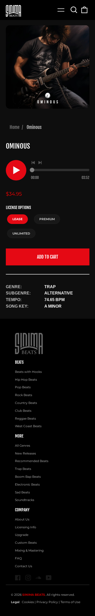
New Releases (25, 453)
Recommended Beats (31, 461)
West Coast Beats (28, 426)
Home (15, 127)
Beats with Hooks (28, 372)
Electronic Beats (27, 484)
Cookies (28, 602)
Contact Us (23, 566)
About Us (22, 519)
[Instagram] (28, 578)
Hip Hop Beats (26, 379)
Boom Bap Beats (28, 476)
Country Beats (26, 403)
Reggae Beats (25, 418)
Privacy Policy (47, 602)
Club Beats (23, 411)
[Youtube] (49, 578)
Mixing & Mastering (29, 550)
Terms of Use (70, 602)
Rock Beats (23, 395)
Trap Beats (23, 469)
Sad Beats (22, 492)
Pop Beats (23, 387)
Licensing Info (25, 527)
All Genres (22, 445)
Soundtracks (24, 500)
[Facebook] (18, 578)
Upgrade (21, 535)
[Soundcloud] (38, 578)
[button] (74, 10)
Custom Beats (26, 542)
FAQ (18, 558)
